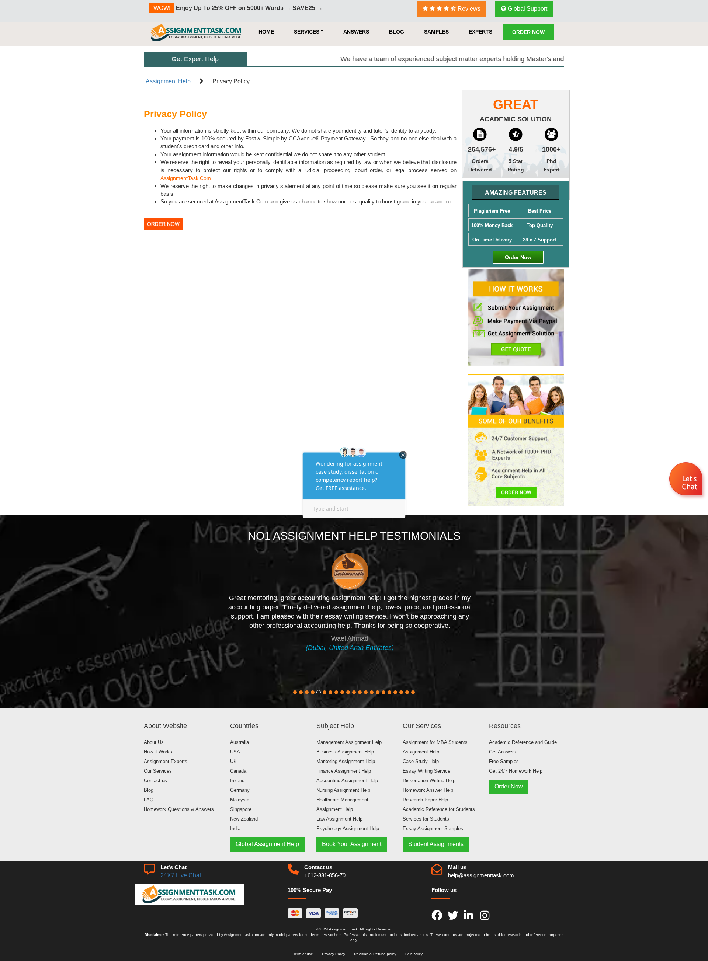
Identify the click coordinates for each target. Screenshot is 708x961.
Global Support (526, 9)
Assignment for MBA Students (435, 742)
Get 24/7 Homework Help (515, 771)
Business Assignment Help (345, 752)
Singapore (240, 809)
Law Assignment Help (339, 819)
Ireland (237, 780)
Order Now (528, 32)
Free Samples (504, 761)
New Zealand (244, 819)
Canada (238, 771)
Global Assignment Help (267, 844)
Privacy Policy (333, 954)
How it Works (158, 752)
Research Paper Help (425, 799)
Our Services (158, 771)
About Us (154, 742)
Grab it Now (343, 8)
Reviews (468, 9)
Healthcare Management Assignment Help (342, 804)
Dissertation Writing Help (429, 780)
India (235, 828)
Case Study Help (421, 761)
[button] (687, 480)
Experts (480, 32)
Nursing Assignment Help (343, 790)
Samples (436, 32)
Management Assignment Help (349, 742)
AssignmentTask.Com (185, 178)
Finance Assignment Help (343, 771)
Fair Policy (414, 954)
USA (235, 752)
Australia (239, 742)
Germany (240, 790)
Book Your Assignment (351, 844)
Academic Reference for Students (439, 809)
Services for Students (426, 819)
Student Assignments (436, 844)
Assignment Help (168, 81)
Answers (356, 32)
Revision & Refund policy (375, 954)
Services (306, 32)
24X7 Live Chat (180, 875)
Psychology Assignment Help (347, 828)
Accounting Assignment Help (347, 780)
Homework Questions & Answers (179, 809)
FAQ (148, 799)
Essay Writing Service (426, 771)
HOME (266, 32)
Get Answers (502, 752)
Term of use (303, 954)
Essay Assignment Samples (433, 828)
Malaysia (239, 799)
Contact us (155, 780)
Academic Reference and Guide (523, 742)
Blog (396, 32)
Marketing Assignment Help (345, 761)
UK (233, 761)
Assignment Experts (165, 761)
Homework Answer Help (428, 790)
